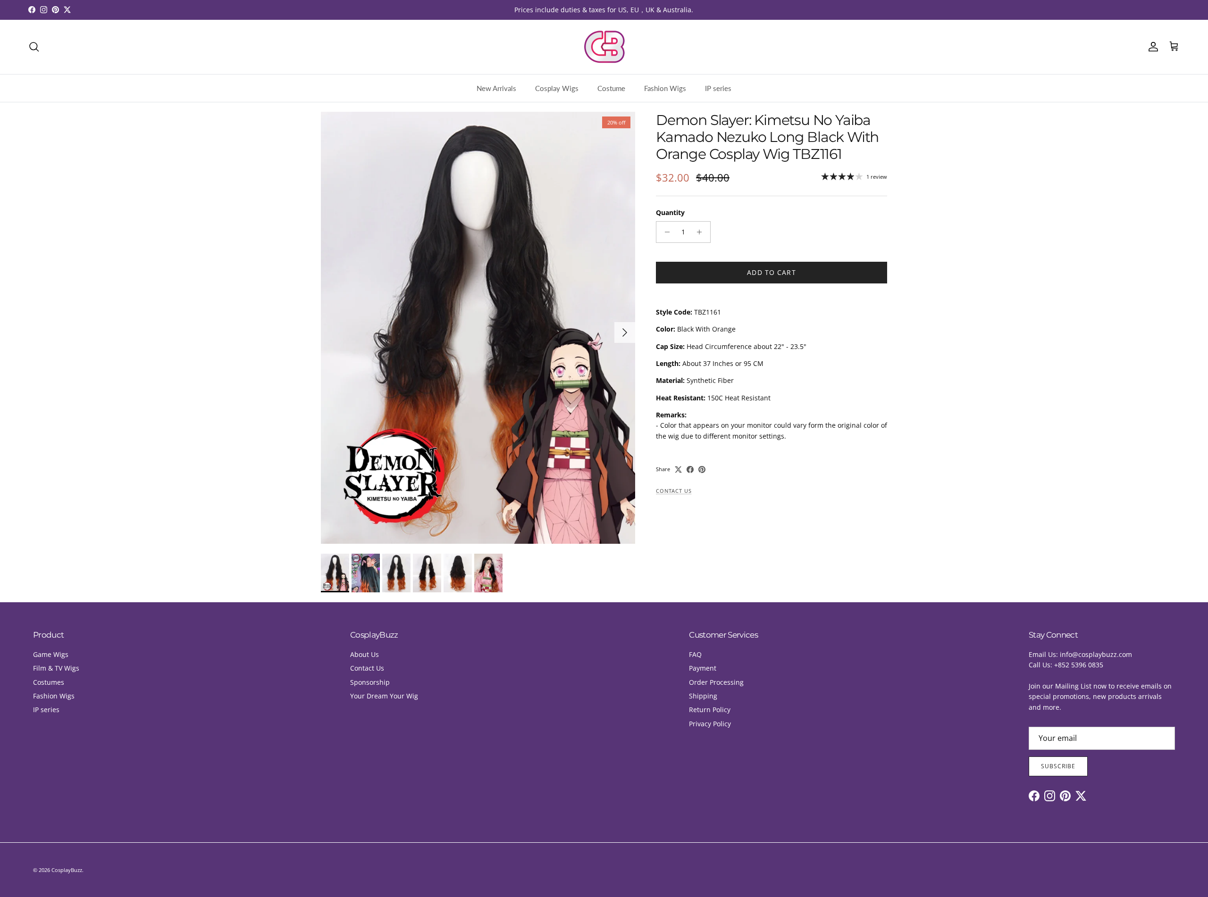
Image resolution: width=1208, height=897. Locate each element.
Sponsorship (370, 682)
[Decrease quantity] (664, 232)
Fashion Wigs (665, 88)
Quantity (670, 212)
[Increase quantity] (702, 232)
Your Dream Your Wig (384, 695)
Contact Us (673, 491)
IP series (718, 88)
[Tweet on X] (678, 469)
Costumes (48, 682)
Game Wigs (50, 654)
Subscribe (1058, 766)
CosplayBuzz (66, 869)
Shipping (703, 695)
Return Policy (709, 709)
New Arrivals (496, 88)
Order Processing (716, 682)
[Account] (1151, 46)
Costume (611, 88)
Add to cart (771, 272)
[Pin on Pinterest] (701, 469)
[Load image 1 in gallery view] (478, 328)
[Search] (34, 46)
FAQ (695, 654)
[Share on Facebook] (690, 469)
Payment (702, 668)
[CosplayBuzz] (604, 47)
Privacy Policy (710, 723)
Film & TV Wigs (56, 668)
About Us (364, 654)
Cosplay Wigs (557, 88)
